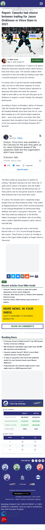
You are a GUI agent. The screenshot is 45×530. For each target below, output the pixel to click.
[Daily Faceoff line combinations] (32, 276)
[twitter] (13, 276)
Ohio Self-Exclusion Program (12, 509)
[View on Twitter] (40, 137)
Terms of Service (20, 499)
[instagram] (36, 460)
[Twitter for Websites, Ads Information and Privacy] (40, 161)
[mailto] (22, 276)
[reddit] (27, 276)
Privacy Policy (9, 499)
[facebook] (9, 276)
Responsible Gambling (33, 499)
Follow (20, 138)
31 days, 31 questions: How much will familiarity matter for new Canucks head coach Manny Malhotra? (21, 360)
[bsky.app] (18, 276)
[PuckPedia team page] (36, 276)
